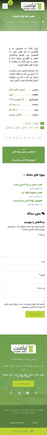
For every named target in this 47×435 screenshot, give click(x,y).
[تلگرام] (27, 393)
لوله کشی (28, 123)
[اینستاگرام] (35, 393)
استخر (37, 127)
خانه (31, 127)
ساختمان (24, 127)
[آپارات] (19, 393)
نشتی (32, 188)
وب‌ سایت (41, 288)
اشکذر (31, 374)
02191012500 (16, 359)
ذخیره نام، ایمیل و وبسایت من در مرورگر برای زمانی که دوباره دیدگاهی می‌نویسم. (24, 306)
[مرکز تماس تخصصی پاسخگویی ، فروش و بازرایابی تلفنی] (33, 6)
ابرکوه (42, 374)
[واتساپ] (11, 393)
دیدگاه (41, 234)
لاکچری (17, 127)
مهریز (27, 376)
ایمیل (42, 275)
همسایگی (9, 127)
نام (43, 261)
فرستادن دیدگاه (35, 314)
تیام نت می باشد (18, 412)
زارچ (11, 374)
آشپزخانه (36, 123)
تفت (16, 374)
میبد (22, 376)
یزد (18, 376)
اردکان (36, 374)
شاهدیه (5, 374)
